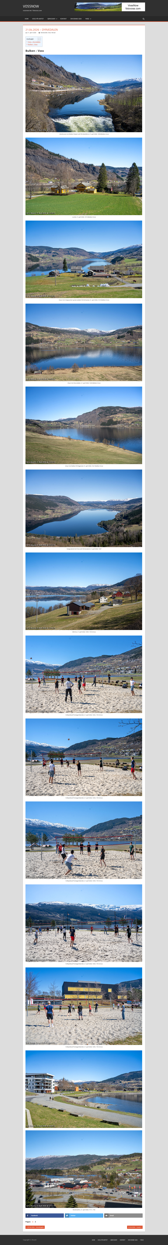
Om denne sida (76, 19)
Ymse (87, 19)
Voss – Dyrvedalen (34, 42)
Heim (26, 19)
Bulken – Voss (32, 44)
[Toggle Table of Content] (38, 39)
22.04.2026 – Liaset (134, 1227)
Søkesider (51, 19)
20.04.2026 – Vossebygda (35, 1227)
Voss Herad (51, 33)
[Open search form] (143, 18)
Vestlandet (44, 33)
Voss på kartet (38, 19)
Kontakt (63, 19)
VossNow (31, 6)
